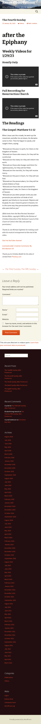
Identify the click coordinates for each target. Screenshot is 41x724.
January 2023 (9, 586)
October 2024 (9, 513)
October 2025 (9, 471)
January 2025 (9, 503)
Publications (9, 677)
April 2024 (8, 534)
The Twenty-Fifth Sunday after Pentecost (14, 413)
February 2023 (9, 583)
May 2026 (8, 447)
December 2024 (10, 506)
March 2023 (8, 579)
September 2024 (10, 517)
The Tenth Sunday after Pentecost (16, 382)
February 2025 (9, 499)
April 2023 (8, 576)
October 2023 (9, 555)
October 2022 (9, 597)
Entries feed (9, 699)
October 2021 (9, 638)
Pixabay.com (16, 256)
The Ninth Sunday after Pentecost (16, 385)
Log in (7, 695)
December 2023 (10, 548)
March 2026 (8, 454)
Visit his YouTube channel (12, 240)
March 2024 (8, 538)
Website (5, 319)
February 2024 (9, 541)
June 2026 (8, 444)
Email (5, 314)
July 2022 (8, 607)
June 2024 (8, 527)
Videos (21, 23)
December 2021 (10, 631)
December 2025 (10, 464)
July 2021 (8, 649)
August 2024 (9, 520)
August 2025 (9, 478)
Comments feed (10, 702)
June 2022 (8, 611)
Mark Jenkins (32, 23)
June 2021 (8, 652)
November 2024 (10, 510)
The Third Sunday (11, 269)
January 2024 (9, 545)
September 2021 (10, 642)
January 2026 (9, 461)
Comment (6, 294)
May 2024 (8, 531)
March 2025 (8, 496)
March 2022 (8, 621)
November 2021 (10, 635)
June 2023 (8, 569)
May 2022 (8, 614)
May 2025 (8, 489)
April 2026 (8, 451)
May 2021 (8, 656)
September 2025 (10, 475)
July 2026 (8, 440)
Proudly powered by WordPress (20, 719)
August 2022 (9, 604)
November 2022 (10, 593)
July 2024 (8, 524)
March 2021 (8, 663)
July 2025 (8, 482)
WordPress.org (10, 706)
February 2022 (9, 625)
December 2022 (10, 590)
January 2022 (9, 628)
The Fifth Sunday (30, 269)
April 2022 (8, 618)
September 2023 (10, 558)
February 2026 (9, 458)
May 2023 (8, 572)
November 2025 (10, 468)
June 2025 (8, 485)
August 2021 (9, 645)
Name (5, 310)
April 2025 (8, 492)
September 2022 (10, 600)
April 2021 (8, 659)
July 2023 (8, 565)
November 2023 (10, 551)
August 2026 (9, 437)
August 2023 (9, 562)
